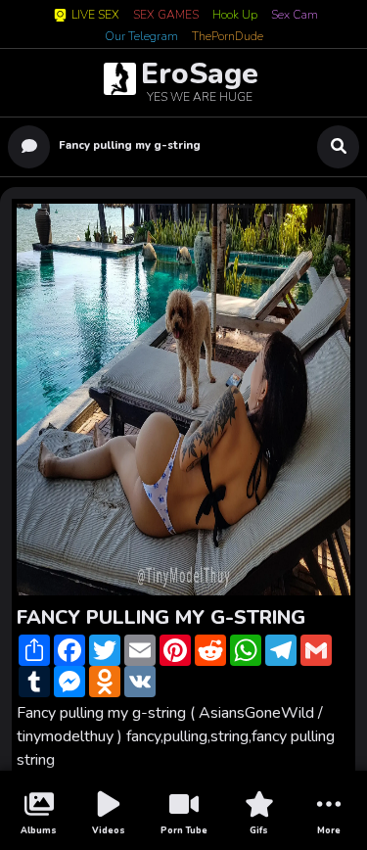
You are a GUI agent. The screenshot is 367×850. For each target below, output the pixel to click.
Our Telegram (141, 37)
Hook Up (234, 16)
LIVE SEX (95, 15)
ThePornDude (227, 37)
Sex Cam (294, 16)
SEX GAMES (166, 16)
